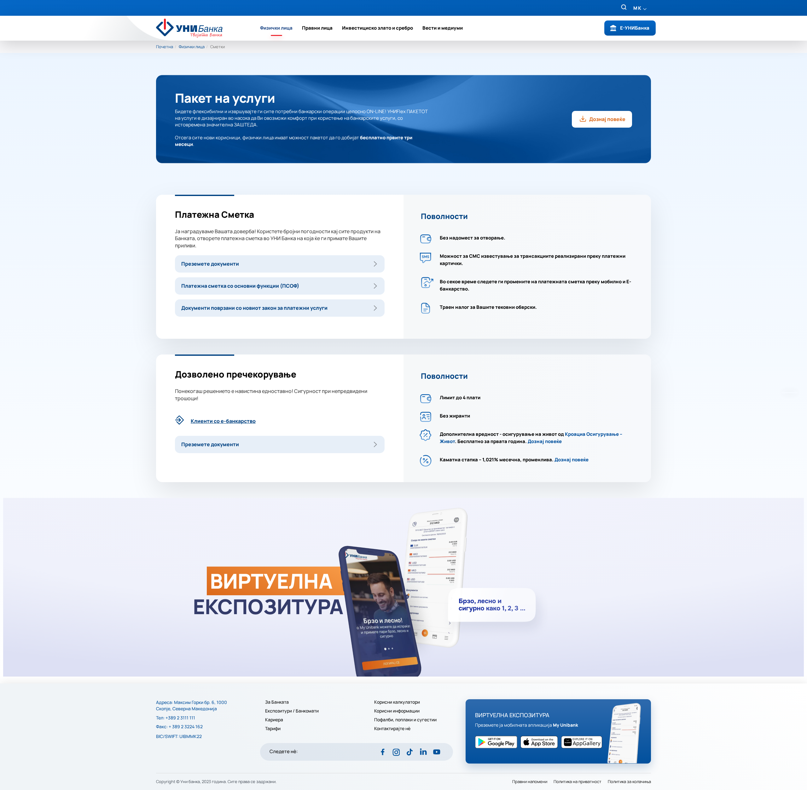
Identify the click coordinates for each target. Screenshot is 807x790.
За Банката (277, 702)
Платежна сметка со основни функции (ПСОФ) (240, 285)
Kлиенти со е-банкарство (223, 421)
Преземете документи (210, 263)
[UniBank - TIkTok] (409, 752)
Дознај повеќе (607, 119)
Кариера (274, 720)
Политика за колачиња (629, 781)
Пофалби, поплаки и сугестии (405, 720)
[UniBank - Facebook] (382, 752)
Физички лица (276, 28)
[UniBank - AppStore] (497, 742)
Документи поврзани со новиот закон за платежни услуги (254, 307)
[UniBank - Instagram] (396, 752)
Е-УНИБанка (634, 28)
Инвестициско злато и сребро (377, 28)
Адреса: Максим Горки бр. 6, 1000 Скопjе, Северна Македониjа (191, 705)
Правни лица (317, 28)
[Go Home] (193, 28)
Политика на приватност (577, 781)
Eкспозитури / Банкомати (292, 711)
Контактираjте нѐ (392, 728)
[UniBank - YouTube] (437, 752)
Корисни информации (397, 711)
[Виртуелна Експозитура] (403, 587)
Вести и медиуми (442, 28)
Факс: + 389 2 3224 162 (179, 726)
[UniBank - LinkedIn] (423, 752)
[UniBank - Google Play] (540, 742)
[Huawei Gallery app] (583, 742)
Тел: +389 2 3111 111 (175, 718)
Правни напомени (529, 781)
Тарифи (273, 728)
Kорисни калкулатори (397, 702)
